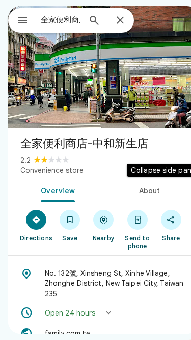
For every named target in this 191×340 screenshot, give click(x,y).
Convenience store (52, 170)
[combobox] (60, 20)
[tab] (56, 189)
